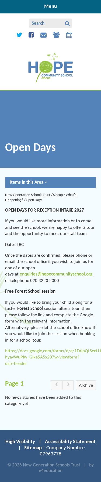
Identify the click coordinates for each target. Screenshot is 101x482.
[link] (56, 385)
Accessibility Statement (70, 441)
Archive (86, 385)
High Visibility (20, 441)
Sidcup (58, 195)
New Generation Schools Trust (27, 195)
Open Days (34, 200)
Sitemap (33, 448)
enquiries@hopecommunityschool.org (56, 274)
